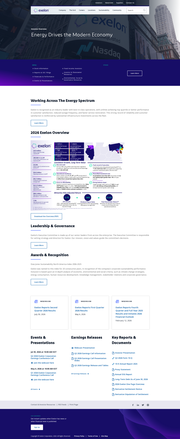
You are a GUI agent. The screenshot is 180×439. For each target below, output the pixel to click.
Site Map (104, 436)
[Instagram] (148, 405)
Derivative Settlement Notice (128, 389)
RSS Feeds (62, 404)
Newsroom (109, 3)
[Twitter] (143, 405)
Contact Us (130, 3)
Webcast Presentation (84, 348)
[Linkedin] (138, 405)
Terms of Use (93, 436)
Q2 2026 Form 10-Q (123, 358)
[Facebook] (133, 405)
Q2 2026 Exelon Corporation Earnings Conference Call (43, 357)
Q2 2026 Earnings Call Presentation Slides (90, 359)
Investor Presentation (125, 353)
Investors (99, 3)
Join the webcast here (44, 363)
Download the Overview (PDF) (46, 216)
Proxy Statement (123, 369)
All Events (34, 389)
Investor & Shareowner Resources (73, 73)
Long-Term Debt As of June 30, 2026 (131, 379)
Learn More (135, 73)
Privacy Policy (79, 436)
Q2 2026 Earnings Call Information (90, 353)
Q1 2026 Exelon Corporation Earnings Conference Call (43, 374)
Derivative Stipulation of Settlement (131, 394)
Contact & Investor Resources (43, 404)
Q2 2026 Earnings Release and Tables (91, 365)
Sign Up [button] (37, 427)
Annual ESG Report (123, 374)
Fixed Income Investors (73, 68)
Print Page (74, 404)
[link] (41, 10)
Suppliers (119, 3)
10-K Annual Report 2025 (126, 364)
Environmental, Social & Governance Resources (73, 79)
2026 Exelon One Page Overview (129, 384)
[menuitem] (62, 10)
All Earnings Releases (78, 374)
